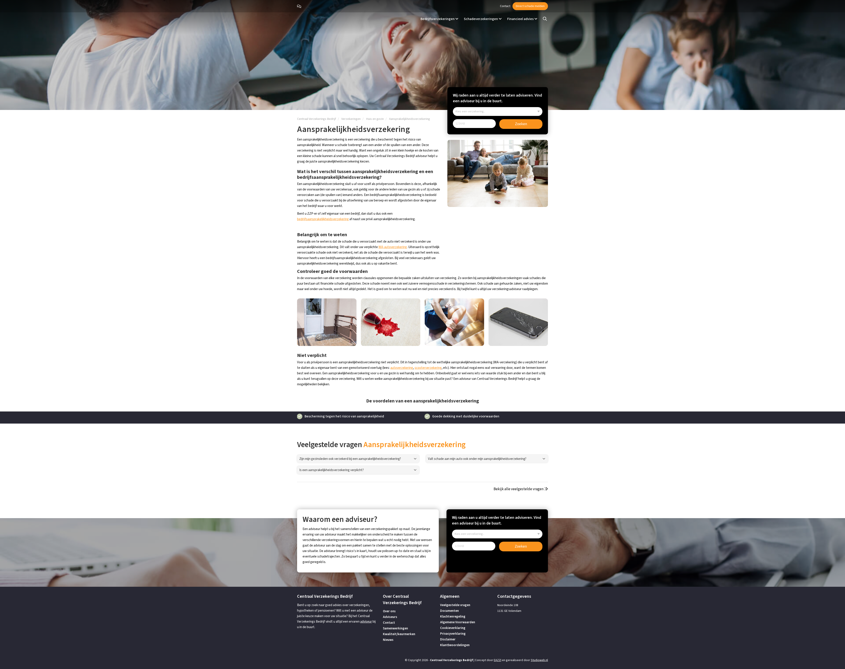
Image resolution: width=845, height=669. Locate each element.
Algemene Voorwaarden (457, 622)
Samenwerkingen (395, 628)
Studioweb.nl (539, 660)
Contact (505, 6)
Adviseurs (390, 617)
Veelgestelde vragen (455, 605)
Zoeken (521, 124)
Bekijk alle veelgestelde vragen (519, 489)
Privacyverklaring (453, 633)
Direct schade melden (530, 6)
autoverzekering (401, 368)
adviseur (366, 621)
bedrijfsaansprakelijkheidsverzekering (323, 219)
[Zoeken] (545, 19)
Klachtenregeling (452, 616)
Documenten (449, 611)
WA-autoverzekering (392, 247)
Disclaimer (448, 639)
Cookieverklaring (452, 628)
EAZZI (497, 660)
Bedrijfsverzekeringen (438, 18)
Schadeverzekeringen (481, 18)
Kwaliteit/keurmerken (399, 634)
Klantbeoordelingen (455, 645)
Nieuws (388, 640)
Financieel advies (520, 18)
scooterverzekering (428, 368)
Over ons (389, 611)
